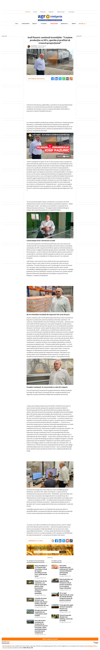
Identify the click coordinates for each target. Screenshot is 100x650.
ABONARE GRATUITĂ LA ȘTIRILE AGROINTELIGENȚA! (50, 548)
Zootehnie (43, 23)
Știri (16, 23)
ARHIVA (74, 23)
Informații (71, 12)
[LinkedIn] (56, 78)
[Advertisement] (50, 5)
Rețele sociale (60, 12)
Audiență (51, 12)
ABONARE (27, 12)
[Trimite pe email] (67, 78)
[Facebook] (52, 78)
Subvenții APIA (25, 23)
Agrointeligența (7, 646)
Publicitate (43, 12)
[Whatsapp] (63, 78)
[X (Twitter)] (60, 78)
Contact (35, 12)
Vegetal (34, 23)
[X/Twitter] (63, 540)
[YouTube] (67, 540)
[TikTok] (71, 540)
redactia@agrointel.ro (90, 646)
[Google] (52, 540)
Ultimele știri (56, 561)
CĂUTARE (81, 23)
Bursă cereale (54, 23)
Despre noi (5, 642)
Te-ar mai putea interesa (35, 561)
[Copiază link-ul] (71, 78)
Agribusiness (64, 23)
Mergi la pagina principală (50, 639)
